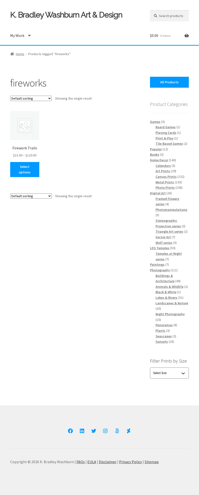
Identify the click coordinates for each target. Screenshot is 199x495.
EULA (91, 461)
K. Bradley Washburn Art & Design (66, 14)
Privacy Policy (130, 461)
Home (20, 54)
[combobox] (167, 373)
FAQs (80, 461)
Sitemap (152, 461)
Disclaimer (107, 461)
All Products (169, 82)
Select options (25, 169)
